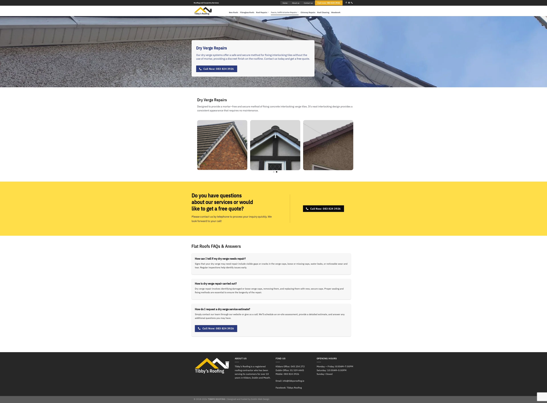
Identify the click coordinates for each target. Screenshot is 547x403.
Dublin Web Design (260, 399)
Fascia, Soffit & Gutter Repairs (284, 12)
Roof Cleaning (323, 12)
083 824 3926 (291, 374)
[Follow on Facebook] (346, 3)
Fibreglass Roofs (247, 12)
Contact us (308, 3)
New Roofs (233, 12)
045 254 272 (298, 366)
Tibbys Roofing (294, 387)
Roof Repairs (261, 12)
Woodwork (335, 12)
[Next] (356, 146)
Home (285, 3)
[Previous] (194, 146)
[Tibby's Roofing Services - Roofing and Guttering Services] (209, 11)
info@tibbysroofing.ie (293, 380)
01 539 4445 (297, 370)
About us (295, 3)
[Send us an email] (349, 3)
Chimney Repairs (308, 12)
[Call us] (352, 3)
